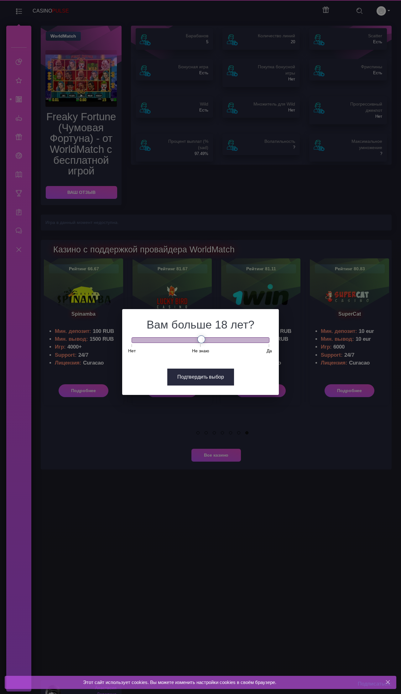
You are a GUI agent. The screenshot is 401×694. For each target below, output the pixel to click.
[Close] (388, 682)
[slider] (201, 339)
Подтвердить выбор (200, 377)
